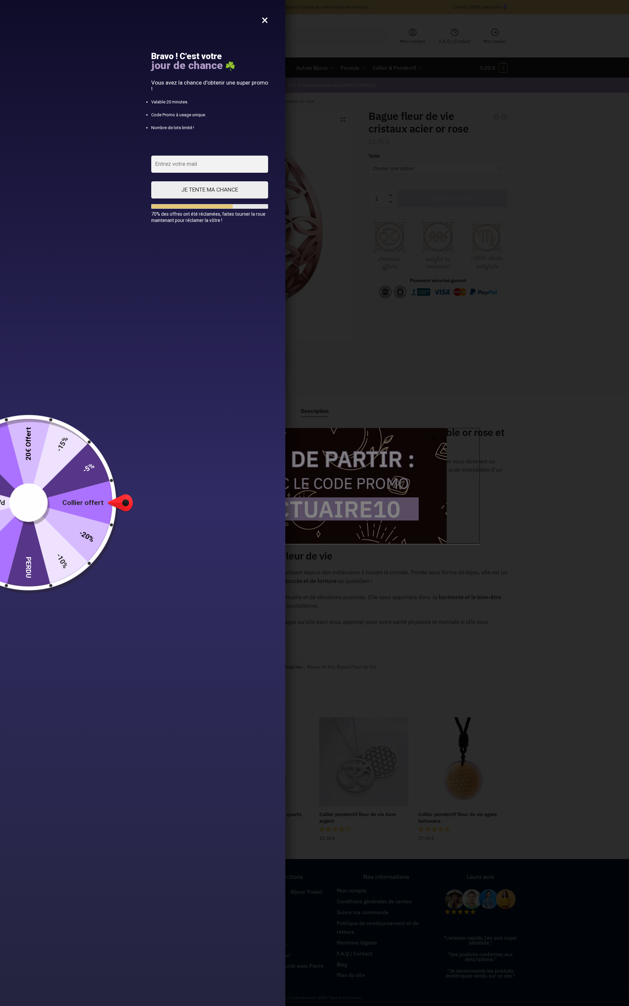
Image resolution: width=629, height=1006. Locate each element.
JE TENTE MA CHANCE (209, 189)
